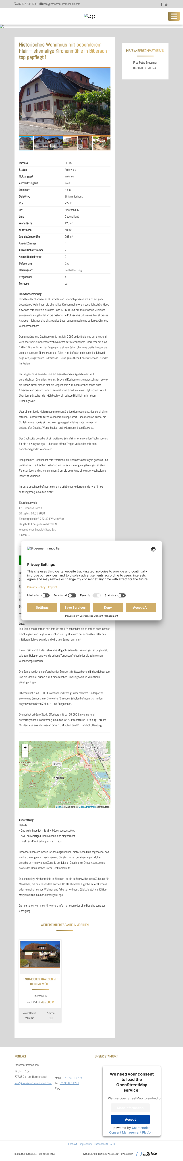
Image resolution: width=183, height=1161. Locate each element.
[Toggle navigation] (174, 16)
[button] (106, 71)
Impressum (85, 1144)
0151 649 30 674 (72, 1078)
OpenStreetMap (87, 806)
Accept (130, 1119)
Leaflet (59, 806)
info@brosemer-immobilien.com (61, 4)
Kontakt (72, 1144)
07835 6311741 (28, 4)
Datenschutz (101, 1144)
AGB (112, 1144)
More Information (130, 1108)
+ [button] (25, 747)
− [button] (25, 754)
